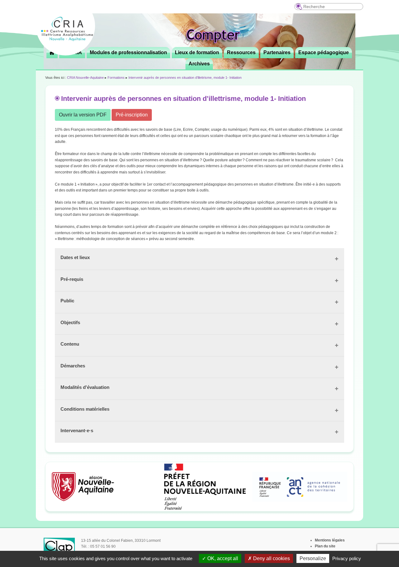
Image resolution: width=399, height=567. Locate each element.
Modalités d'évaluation (84, 387)
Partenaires (277, 52)
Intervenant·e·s (76, 430)
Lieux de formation (197, 52)
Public (67, 300)
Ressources (241, 52)
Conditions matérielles (84, 409)
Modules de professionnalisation (128, 52)
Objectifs (70, 322)
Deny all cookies (271, 558)
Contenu (69, 344)
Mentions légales (330, 540)
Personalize (313, 558)
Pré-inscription (132, 114)
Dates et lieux (75, 257)
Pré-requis (71, 279)
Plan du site (325, 546)
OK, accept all (222, 558)
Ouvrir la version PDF (83, 114)
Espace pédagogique (323, 52)
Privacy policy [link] (346, 558)
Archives (199, 63)
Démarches (72, 365)
